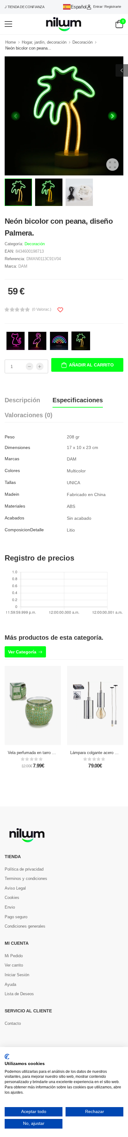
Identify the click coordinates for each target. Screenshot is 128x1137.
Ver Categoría (22, 651)
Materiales (15, 506)
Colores (12, 470)
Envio (10, 907)
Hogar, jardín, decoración (44, 42)
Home (10, 42)
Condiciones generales (25, 926)
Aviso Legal (15, 888)
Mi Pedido (14, 955)
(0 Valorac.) (41, 309)
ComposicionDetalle (24, 529)
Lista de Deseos (19, 993)
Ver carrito (14, 965)
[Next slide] (112, 116)
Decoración (82, 42)
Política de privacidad (24, 869)
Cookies (12, 897)
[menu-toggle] (8, 24)
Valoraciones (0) (29, 415)
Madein (12, 494)
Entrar (98, 6)
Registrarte (112, 6)
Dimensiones (17, 447)
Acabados (14, 517)
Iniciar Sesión (17, 974)
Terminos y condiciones (26, 878)
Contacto (13, 1023)
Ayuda (10, 984)
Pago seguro (16, 917)
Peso (10, 436)
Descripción (22, 400)
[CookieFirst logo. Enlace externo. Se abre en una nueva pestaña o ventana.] (7, 1056)
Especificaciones (78, 400)
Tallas (10, 482)
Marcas (12, 458)
